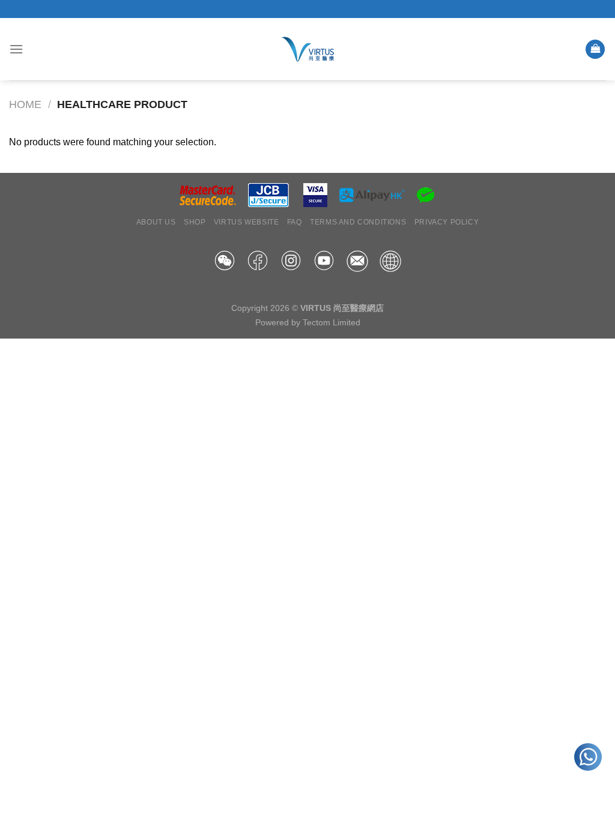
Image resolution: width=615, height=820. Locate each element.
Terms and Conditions (358, 222)
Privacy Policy (446, 222)
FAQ (294, 222)
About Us (156, 222)
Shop (194, 222)
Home (25, 104)
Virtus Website (246, 222)
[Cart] (595, 49)
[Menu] (16, 49)
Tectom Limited (331, 322)
